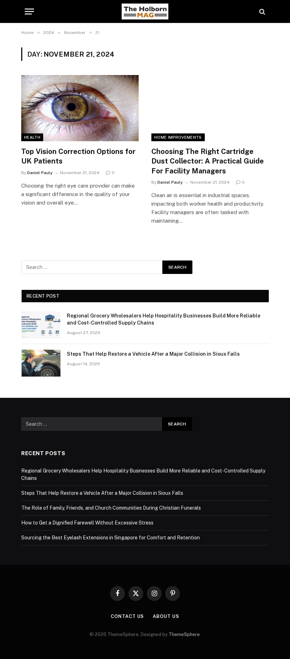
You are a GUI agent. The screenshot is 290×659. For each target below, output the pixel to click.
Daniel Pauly (40, 172)
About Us (166, 616)
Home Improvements (178, 137)
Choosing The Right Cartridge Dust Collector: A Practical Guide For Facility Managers (207, 161)
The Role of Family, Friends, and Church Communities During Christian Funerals (111, 508)
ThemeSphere (184, 634)
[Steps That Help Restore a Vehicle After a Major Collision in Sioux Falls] (41, 363)
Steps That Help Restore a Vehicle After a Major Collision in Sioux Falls (153, 354)
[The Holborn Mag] (145, 11)
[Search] (261, 11)
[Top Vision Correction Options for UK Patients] (80, 108)
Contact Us (127, 616)
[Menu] (29, 11)
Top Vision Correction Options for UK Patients (78, 156)
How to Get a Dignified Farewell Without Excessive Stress (87, 523)
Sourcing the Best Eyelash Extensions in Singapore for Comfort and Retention (110, 537)
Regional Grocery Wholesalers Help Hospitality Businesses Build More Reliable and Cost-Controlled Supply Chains (163, 319)
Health (32, 137)
